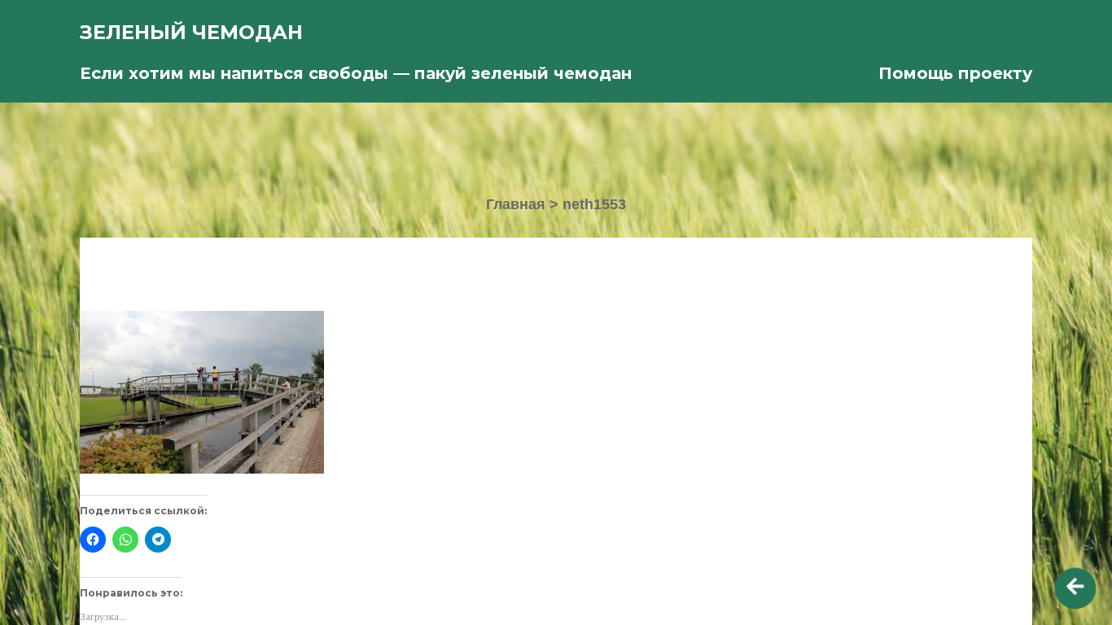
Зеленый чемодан (191, 32)
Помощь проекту (955, 73)
